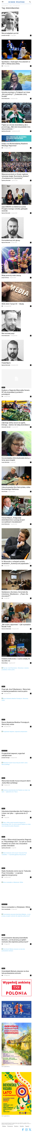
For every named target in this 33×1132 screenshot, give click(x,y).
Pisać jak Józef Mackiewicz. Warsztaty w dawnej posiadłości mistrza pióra (16, 690)
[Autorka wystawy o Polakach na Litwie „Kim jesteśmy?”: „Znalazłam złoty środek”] (16, 80)
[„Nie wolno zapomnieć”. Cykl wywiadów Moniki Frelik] (16, 612)
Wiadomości (4, 204)
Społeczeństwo (5, 420)
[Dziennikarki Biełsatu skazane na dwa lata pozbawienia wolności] (16, 958)
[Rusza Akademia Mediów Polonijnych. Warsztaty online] (16, 709)
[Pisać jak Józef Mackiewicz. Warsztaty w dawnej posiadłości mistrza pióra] (16, 677)
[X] (30, 1129)
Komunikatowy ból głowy (11, 240)
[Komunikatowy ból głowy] (16, 227)
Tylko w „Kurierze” (5, 171)
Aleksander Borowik (6, 427)
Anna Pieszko (4, 491)
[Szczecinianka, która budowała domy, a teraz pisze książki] (16, 443)
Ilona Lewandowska (6, 909)
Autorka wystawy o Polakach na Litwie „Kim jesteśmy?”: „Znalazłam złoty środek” (16, 94)
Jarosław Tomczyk (6, 35)
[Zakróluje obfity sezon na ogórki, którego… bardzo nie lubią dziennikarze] (16, 411)
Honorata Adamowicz (6, 628)
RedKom (3, 30)
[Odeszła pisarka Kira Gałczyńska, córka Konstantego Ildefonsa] (16, 475)
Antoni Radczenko (6, 98)
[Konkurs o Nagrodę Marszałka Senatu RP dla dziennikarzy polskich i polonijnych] (16, 378)
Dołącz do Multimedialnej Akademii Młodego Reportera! (15, 145)
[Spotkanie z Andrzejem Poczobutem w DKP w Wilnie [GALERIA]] (16, 50)
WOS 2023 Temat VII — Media (13, 304)
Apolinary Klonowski (6, 131)
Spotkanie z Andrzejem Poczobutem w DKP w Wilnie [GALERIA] (16, 63)
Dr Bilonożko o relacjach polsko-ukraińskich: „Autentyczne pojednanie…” (16, 562)
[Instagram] (26, 1129)
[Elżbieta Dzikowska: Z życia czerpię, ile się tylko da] (16, 645)
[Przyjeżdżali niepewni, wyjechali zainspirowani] (16, 741)
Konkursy (4, 301)
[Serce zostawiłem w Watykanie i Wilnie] (16, 893)
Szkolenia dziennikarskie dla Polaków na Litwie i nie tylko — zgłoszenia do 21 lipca (16, 813)
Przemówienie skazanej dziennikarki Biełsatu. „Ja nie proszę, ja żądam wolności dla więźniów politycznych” (15, 940)
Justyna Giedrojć (5, 277)
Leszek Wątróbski (5, 462)
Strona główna (5, 5)
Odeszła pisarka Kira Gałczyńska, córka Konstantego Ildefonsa (16, 488)
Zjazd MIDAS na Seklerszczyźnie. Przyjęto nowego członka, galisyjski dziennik (14, 209)
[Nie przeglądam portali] (16, 21)
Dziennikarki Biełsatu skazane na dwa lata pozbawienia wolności (15, 972)
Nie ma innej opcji (8, 333)
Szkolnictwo (4, 589)
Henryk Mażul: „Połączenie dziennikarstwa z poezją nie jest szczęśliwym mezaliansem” (13, 520)
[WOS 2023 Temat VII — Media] (16, 292)
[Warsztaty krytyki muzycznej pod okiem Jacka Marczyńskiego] (16, 770)
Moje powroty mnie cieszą (11, 275)
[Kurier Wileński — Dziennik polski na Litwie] (16, 2)
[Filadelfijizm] (16, 350)
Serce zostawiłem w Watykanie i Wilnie (16, 907)
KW (2, 66)
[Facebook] (22, 1129)
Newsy (3, 140)
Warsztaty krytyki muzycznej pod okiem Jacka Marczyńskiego (16, 782)
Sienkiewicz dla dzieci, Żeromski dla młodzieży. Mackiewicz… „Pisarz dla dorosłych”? (15, 594)
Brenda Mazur (5, 662)
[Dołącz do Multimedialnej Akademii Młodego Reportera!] (16, 138)
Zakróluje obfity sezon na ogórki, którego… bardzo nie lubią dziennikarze (16, 424)
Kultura (3, 89)
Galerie (3, 59)
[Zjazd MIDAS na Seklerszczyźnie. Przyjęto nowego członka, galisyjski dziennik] (16, 195)
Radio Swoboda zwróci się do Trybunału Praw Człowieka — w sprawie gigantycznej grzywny (16, 873)
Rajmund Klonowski (6, 213)
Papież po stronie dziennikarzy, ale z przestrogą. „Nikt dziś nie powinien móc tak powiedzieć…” (16, 127)
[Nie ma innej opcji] (16, 320)
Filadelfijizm (6, 363)
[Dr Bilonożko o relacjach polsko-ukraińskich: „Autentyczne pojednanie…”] (16, 543)
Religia (3, 122)
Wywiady (3, 621)
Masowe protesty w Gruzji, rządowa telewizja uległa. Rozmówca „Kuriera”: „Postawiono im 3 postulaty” (15, 176)
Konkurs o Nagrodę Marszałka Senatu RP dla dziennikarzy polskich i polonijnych (16, 392)
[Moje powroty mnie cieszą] (16, 260)
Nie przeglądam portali (10, 33)
